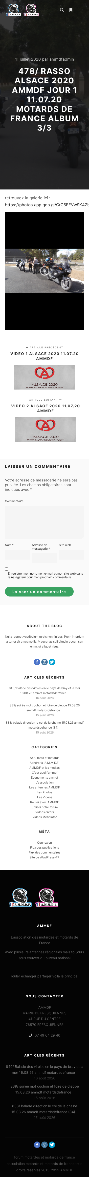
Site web (65, 545)
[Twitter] (52, 662)
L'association (45, 782)
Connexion (44, 842)
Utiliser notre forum (44, 807)
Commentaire (14, 501)
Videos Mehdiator (44, 817)
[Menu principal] (79, 10)
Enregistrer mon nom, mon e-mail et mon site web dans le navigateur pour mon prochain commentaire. (45, 575)
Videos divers (44, 812)
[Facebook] (37, 662)
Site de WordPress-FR (44, 857)
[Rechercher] (61, 10)
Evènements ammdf (44, 777)
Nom (9, 545)
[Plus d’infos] (70, 10)
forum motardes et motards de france (44, 1157)
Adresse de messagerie (41, 546)
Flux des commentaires (44, 852)
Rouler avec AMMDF (44, 802)
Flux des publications (44, 847)
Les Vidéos (44, 797)
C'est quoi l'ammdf (44, 772)
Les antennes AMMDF (44, 787)
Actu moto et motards (44, 758)
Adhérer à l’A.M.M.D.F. (44, 763)
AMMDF (66, 1170)
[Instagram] (44, 662)
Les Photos (44, 792)
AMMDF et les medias (44, 767)
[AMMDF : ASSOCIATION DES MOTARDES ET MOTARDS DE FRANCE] (29, 10)
